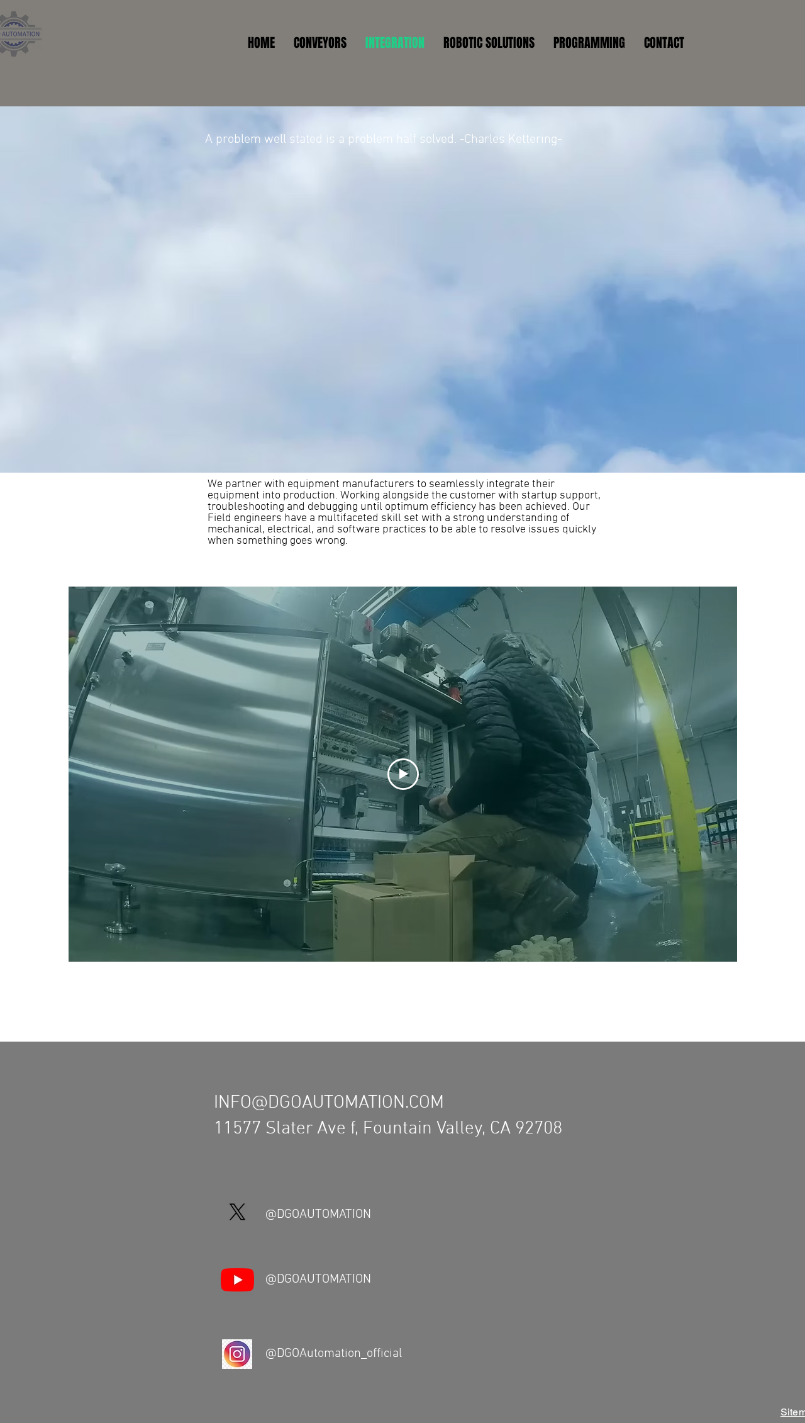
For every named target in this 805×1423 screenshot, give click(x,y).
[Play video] (403, 774)
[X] (237, 1211)
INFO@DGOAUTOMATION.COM (329, 1103)
